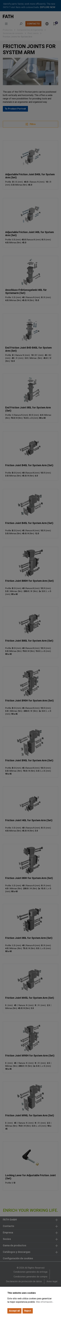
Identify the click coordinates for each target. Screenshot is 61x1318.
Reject (27, 1310)
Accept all (14, 1310)
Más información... (45, 1302)
